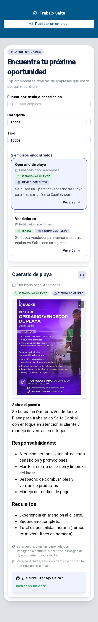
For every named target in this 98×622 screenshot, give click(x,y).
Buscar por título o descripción (34, 97)
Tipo (11, 133)
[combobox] (49, 122)
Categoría (16, 115)
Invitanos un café (31, 586)
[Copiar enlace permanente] (82, 275)
